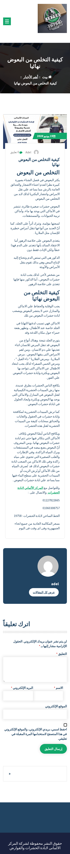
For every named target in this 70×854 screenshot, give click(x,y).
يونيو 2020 (45, 136)
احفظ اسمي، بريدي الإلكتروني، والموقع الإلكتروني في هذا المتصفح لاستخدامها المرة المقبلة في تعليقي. (35, 733)
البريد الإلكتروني (22, 688)
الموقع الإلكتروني (56, 706)
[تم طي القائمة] (7, 21)
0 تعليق (14, 152)
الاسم (58, 688)
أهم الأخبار (30, 77)
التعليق (61, 654)
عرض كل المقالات (44, 592)
